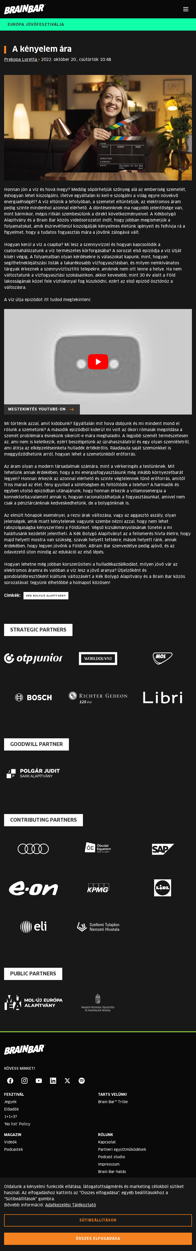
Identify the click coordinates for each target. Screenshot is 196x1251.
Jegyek (10, 1102)
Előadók (11, 1109)
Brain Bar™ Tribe (113, 1102)
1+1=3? (10, 1117)
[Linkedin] (53, 1081)
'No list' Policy (17, 1124)
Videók (10, 1142)
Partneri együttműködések (122, 1150)
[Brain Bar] (26, 9)
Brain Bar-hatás (112, 1172)
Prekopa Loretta (21, 60)
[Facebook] (10, 1081)
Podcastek (13, 1150)
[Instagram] (24, 1081)
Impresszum (108, 1164)
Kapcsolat (107, 1142)
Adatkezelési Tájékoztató (70, 1205)
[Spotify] (82, 1081)
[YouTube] (39, 1081)
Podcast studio (111, 1157)
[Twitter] (67, 1081)
